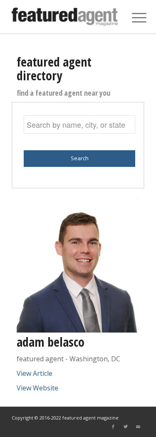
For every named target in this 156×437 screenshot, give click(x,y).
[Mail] (138, 426)
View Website (37, 387)
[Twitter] (125, 426)
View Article (34, 373)
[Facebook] (113, 426)
